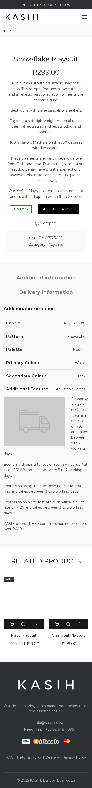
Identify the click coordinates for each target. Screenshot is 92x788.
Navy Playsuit (23, 635)
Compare (49, 223)
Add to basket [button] (12, 624)
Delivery (52, 757)
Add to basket (58, 209)
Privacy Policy (74, 757)
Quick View (23, 624)
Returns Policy (29, 757)
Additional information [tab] (46, 278)
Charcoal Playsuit (68, 635)
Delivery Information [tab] (46, 292)
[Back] (7, 30)
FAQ (10, 757)
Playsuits (55, 244)
